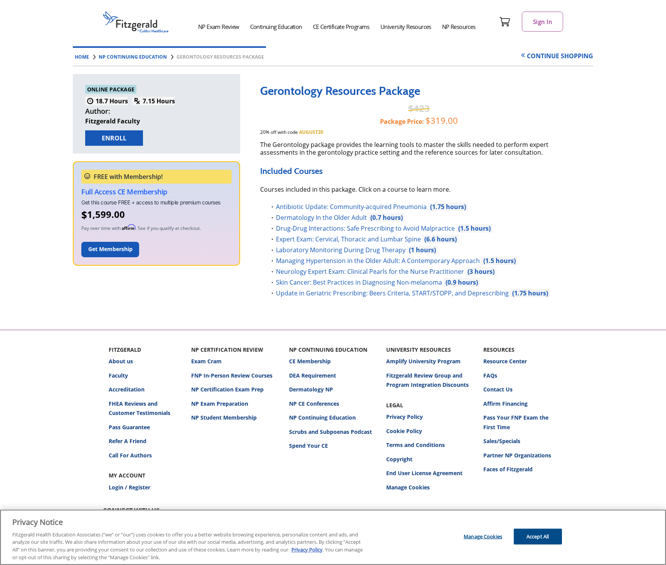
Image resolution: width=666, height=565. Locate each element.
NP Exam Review (218, 26)
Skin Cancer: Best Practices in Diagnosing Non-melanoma (366, 282)
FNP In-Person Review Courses (231, 375)
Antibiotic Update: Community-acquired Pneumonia (360, 206)
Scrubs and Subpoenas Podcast (330, 431)
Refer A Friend (127, 441)
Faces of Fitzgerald (508, 469)
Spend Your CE (308, 445)
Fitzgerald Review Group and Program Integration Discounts (427, 380)
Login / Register (129, 487)
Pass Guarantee (129, 427)
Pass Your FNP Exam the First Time (515, 422)
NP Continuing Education (322, 417)
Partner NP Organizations (517, 455)
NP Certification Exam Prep (227, 389)
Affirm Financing (505, 403)
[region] (333, 537)
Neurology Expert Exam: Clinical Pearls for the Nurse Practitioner (374, 271)
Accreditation (127, 389)
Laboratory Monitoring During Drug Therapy (345, 250)
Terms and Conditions (415, 445)
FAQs (490, 375)
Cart (505, 22)
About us (121, 361)
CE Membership (310, 361)
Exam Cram (206, 361)
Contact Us (498, 389)
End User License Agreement (424, 473)
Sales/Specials (501, 441)
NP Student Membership (224, 417)
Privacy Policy (404, 416)
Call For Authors (130, 455)
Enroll (114, 138)
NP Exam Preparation (219, 403)
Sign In (542, 21)
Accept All (537, 536)
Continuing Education (276, 26)
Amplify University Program (423, 361)
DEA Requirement (312, 375)
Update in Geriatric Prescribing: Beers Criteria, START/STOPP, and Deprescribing (401, 293)
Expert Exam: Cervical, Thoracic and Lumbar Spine (355, 239)
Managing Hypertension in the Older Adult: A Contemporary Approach (385, 260)
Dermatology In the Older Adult (328, 217)
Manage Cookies (408, 488)
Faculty (118, 375)
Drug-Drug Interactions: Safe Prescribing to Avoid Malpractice (372, 228)
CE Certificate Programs (341, 26)
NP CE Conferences (314, 403)
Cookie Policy (404, 431)
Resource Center (505, 361)
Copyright (399, 459)
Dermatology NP (311, 389)
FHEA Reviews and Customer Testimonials (139, 408)
